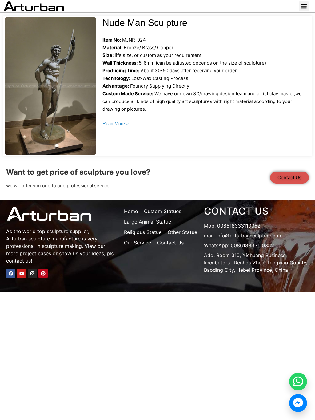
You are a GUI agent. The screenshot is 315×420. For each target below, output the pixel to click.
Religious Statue (142, 232)
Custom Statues (162, 211)
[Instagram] (32, 273)
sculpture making (62, 246)
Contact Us (170, 243)
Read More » (115, 123)
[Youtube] (21, 273)
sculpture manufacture (54, 239)
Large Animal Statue (147, 222)
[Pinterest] (43, 273)
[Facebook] (10, 273)
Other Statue (182, 232)
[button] (304, 6)
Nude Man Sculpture (144, 23)
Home (131, 211)
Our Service (137, 243)
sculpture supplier (67, 231)
